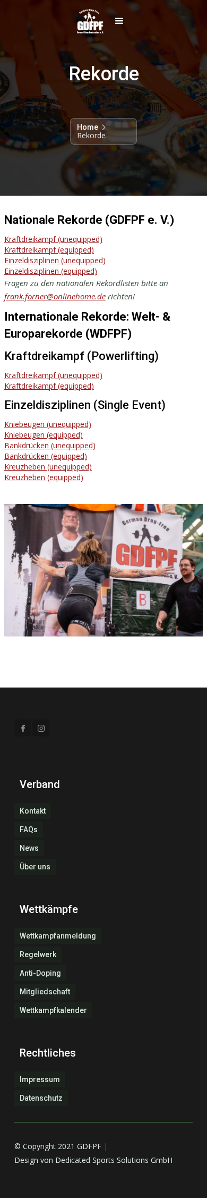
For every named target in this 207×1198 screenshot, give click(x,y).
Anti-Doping (40, 973)
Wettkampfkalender (53, 1010)
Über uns (35, 866)
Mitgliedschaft (45, 991)
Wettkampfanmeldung (58, 936)
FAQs (29, 829)
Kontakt (33, 811)
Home (87, 127)
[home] (88, 21)
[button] (119, 21)
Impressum (40, 1079)
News (29, 848)
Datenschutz (41, 1098)
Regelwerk (38, 954)
